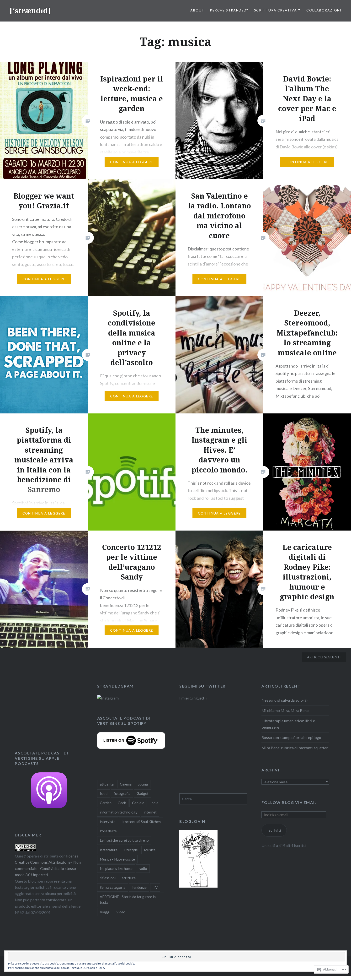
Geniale (138, 803)
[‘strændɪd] (30, 11)
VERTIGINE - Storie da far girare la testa (128, 900)
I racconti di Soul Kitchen (141, 821)
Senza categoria (112, 887)
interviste (107, 821)
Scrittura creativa (275, 10)
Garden (106, 803)
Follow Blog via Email (289, 802)
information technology (119, 812)
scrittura (129, 878)
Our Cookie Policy (93, 968)
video (121, 912)
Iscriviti (274, 830)
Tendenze (139, 887)
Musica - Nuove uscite (117, 859)
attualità (107, 784)
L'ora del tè (108, 831)
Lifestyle (131, 850)
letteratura (108, 850)
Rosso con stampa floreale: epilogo (291, 737)
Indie (154, 803)
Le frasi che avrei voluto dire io (124, 840)
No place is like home (116, 868)
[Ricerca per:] (213, 799)
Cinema (126, 784)
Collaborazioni (323, 10)
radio (143, 868)
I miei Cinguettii (193, 698)
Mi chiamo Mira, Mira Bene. (285, 710)
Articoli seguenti (324, 657)
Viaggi (105, 912)
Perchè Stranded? (229, 10)
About (197, 10)
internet (150, 812)
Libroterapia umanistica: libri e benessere (288, 723)
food (103, 793)
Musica (149, 850)
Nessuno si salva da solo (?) (284, 700)
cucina (143, 784)
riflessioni (108, 878)
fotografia (122, 793)
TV (155, 887)
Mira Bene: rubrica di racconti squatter (294, 747)
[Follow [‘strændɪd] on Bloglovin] (198, 886)
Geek (122, 803)
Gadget (143, 793)
